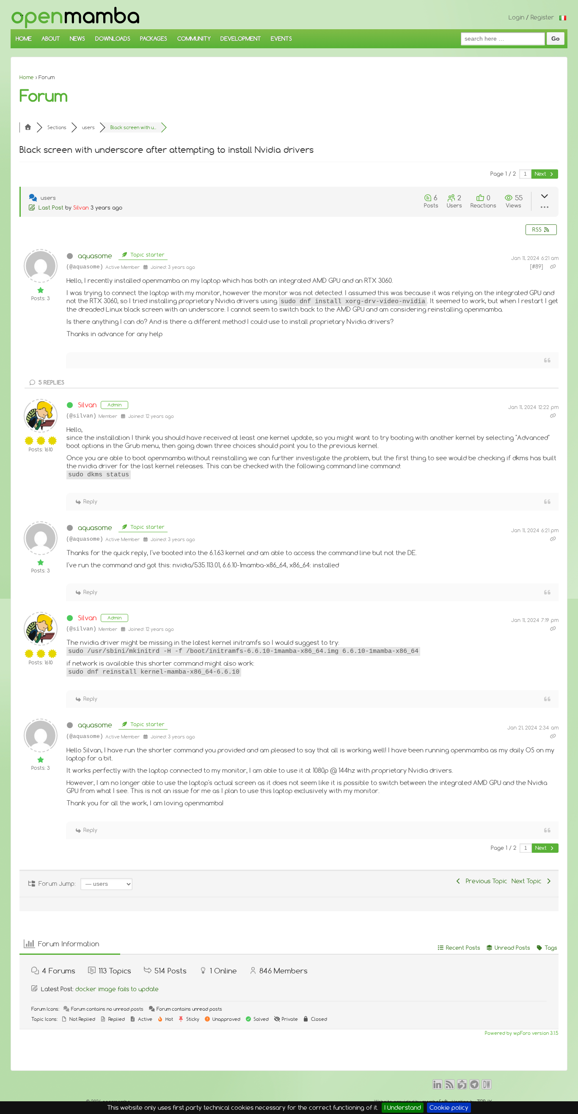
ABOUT (50, 38)
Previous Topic (484, 881)
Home (26, 77)
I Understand (402, 1107)
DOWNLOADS (112, 38)
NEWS (77, 38)
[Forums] (28, 127)
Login (516, 17)
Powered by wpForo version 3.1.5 (521, 1033)
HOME (24, 38)
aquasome (95, 256)
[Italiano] (562, 17)
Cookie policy (448, 1107)
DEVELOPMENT (240, 38)
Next (541, 174)
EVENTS (281, 38)
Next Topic (528, 881)
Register (542, 17)
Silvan (81, 207)
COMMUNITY (194, 38)
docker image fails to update (117, 989)
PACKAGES (153, 38)
